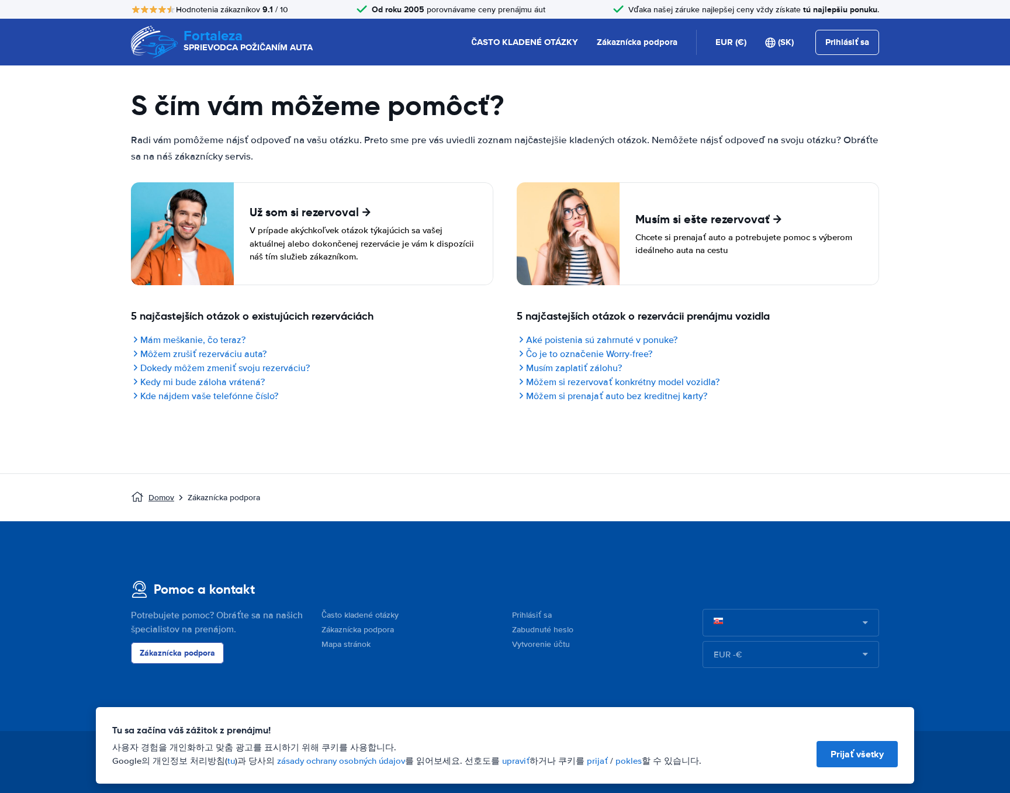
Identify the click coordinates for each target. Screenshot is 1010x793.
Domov (161, 498)
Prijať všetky (857, 754)
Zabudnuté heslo (542, 630)
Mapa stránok (346, 644)
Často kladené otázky (360, 615)
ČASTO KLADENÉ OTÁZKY (524, 42)
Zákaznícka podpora (637, 42)
